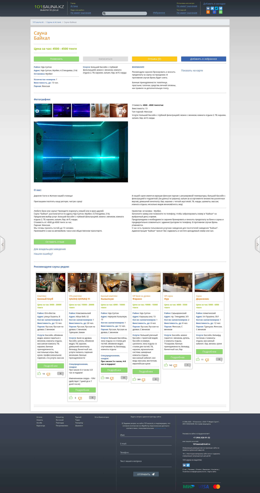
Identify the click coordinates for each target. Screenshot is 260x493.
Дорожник (202, 298)
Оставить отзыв (55, 241)
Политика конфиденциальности (194, 472)
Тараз (77, 420)
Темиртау (79, 423)
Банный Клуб (45, 298)
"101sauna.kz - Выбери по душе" (49, 8)
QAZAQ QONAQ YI (79, 298)
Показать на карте (192, 70)
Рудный (78, 417)
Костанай (60, 420)
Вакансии (206, 469)
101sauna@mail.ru (201, 444)
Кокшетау (60, 417)
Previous (36, 110)
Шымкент (79, 425)
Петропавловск (62, 425)
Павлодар (60, 423)
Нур (166, 298)
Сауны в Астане (53, 22)
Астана (39, 417)
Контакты (214, 469)
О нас (185, 469)
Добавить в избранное (203, 59)
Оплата (198, 469)
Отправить (144, 474)
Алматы (40, 420)
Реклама (191, 469)
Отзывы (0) (154, 59)
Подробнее (51, 365)
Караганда (41, 425)
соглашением (159, 428)
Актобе (39, 423)
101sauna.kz (38, 22)
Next (124, 110)
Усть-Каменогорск (102, 417)
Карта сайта (212, 472)
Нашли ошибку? (43, 253)
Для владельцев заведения (50, 249)
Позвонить (56, 59)
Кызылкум (107, 298)
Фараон (137, 298)
